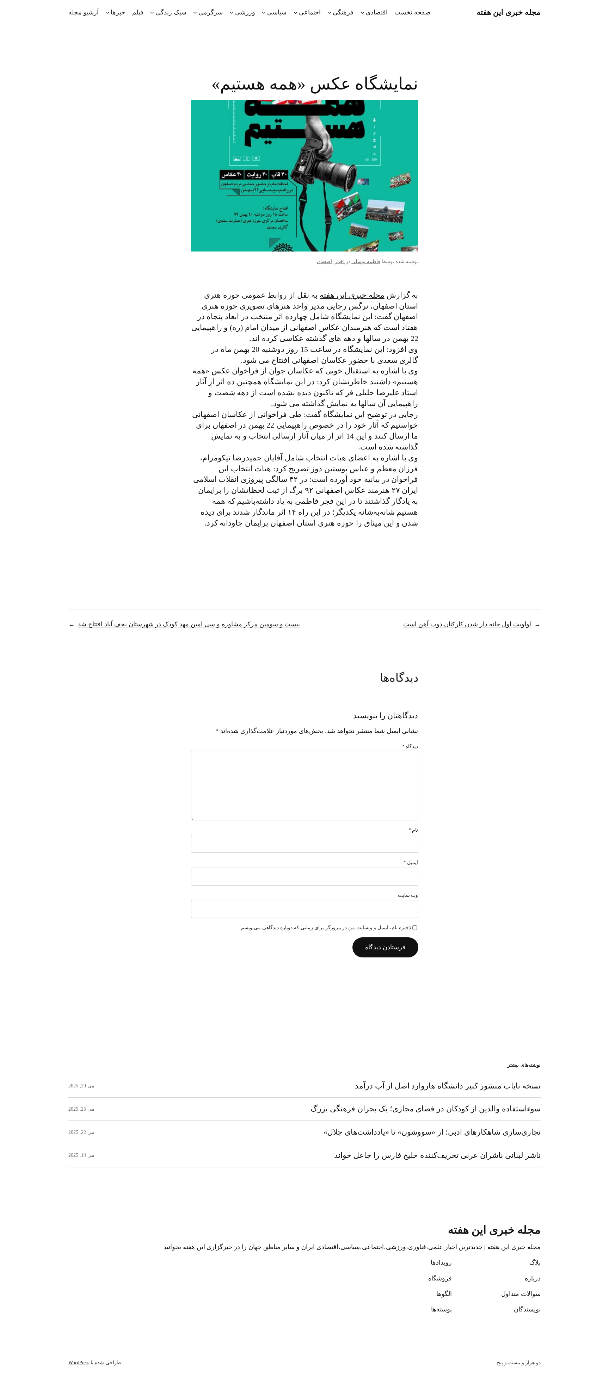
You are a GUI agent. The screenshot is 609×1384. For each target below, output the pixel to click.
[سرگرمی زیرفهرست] (195, 12)
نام (413, 830)
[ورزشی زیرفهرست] (232, 12)
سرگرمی (210, 12)
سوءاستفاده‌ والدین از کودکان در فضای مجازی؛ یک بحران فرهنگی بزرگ (425, 1109)
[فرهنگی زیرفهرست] (329, 12)
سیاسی (277, 12)
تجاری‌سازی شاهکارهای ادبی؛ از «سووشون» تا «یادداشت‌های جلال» (432, 1132)
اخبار (340, 261)
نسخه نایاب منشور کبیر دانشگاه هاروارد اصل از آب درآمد (448, 1086)
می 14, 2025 (81, 1155)
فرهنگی (343, 12)
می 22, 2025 (81, 1132)
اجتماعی (310, 12)
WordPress (78, 1362)
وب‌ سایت (408, 895)
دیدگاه (410, 746)
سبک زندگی (170, 12)
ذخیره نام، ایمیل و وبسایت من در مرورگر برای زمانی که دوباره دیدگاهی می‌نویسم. (325, 927)
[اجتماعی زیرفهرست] (295, 12)
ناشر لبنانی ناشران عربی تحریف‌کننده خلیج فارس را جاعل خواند (437, 1155)
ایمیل (411, 862)
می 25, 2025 (81, 1109)
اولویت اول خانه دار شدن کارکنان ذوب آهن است (467, 624)
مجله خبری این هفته (508, 12)
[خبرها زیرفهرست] (107, 12)
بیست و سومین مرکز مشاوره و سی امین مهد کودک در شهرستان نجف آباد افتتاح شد (189, 624)
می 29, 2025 (81, 1085)
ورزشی (245, 12)
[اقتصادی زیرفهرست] (362, 12)
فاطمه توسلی (365, 261)
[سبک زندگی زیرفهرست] (152, 12)
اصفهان (324, 261)
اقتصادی (377, 12)
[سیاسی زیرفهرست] (264, 12)
